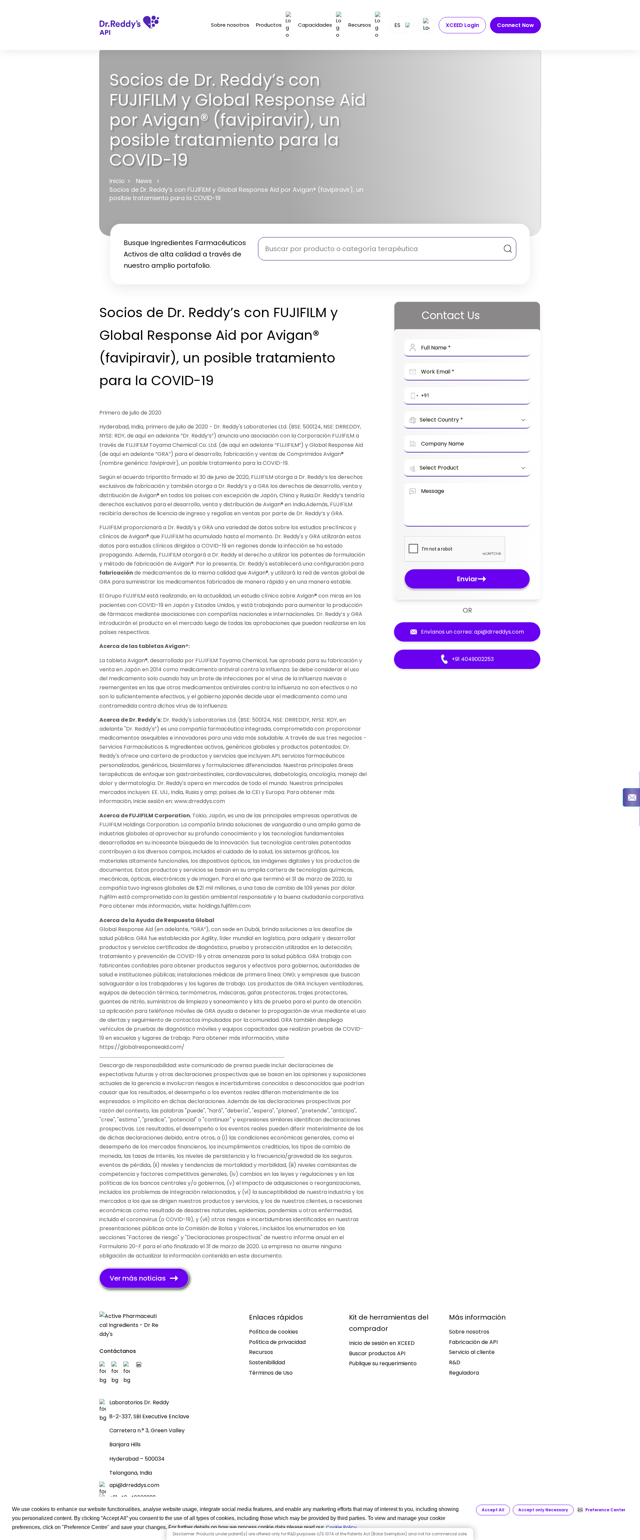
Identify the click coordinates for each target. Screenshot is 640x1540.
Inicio (117, 181)
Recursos (359, 24)
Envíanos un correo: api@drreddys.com (472, 632)
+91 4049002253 (473, 659)
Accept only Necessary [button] (543, 1510)
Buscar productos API (377, 1353)
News (144, 181)
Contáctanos (117, 1351)
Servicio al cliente (472, 1352)
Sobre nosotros (230, 24)
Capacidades (315, 24)
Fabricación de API (473, 1342)
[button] (601, 1510)
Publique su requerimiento (383, 1363)
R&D (454, 1362)
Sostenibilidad (267, 1362)
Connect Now (515, 25)
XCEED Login (462, 25)
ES (397, 25)
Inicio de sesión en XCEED (382, 1343)
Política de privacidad (277, 1342)
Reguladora (464, 1373)
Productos (269, 24)
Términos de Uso (271, 1373)
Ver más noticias (138, 1278)
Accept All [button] (493, 1510)
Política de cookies (273, 1332)
